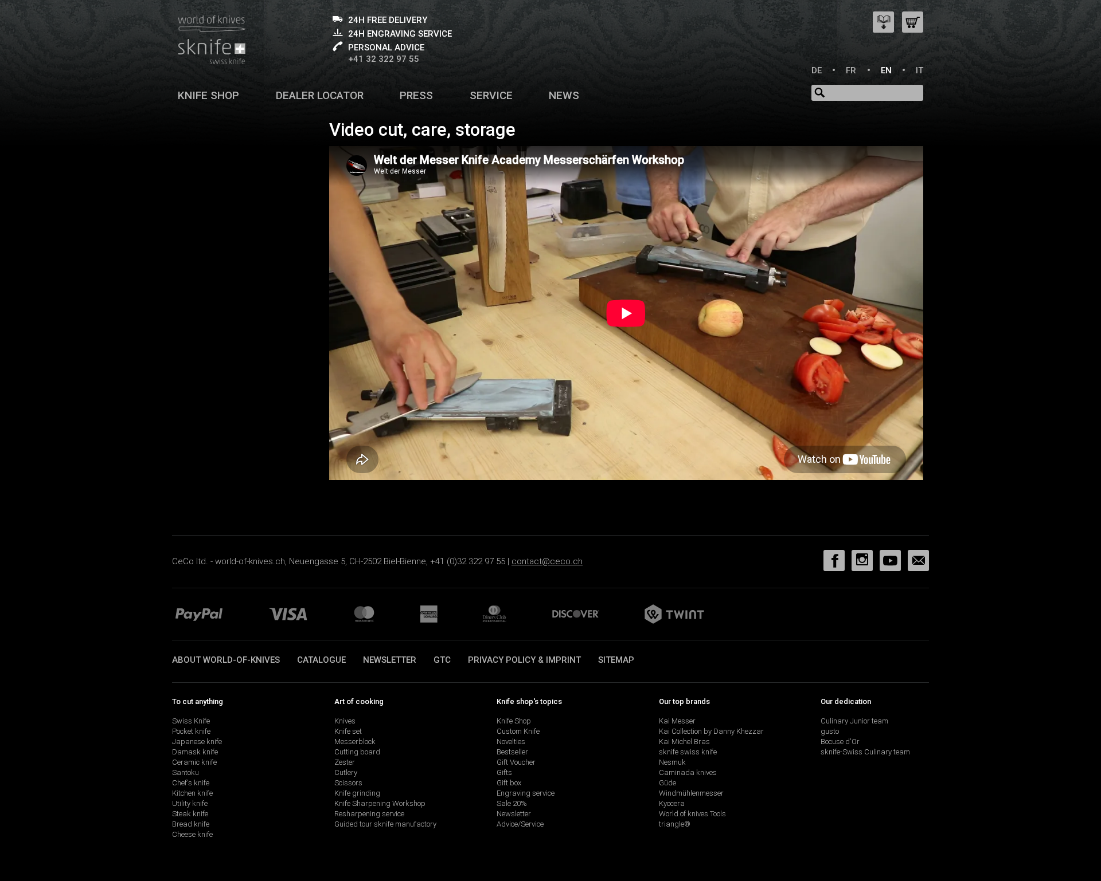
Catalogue (321, 660)
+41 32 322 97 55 (383, 59)
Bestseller (512, 752)
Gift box (509, 782)
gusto (830, 731)
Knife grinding (357, 793)
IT (919, 70)
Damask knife (195, 752)
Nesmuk (672, 762)
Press (416, 95)
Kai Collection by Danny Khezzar (711, 731)
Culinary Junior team (854, 721)
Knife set (348, 731)
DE (816, 70)
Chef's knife (190, 782)
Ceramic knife (194, 762)
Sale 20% (512, 803)
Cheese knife (192, 834)
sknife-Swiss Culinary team (865, 752)
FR (851, 70)
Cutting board (357, 752)
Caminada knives (688, 772)
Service (491, 95)
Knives (345, 721)
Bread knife (190, 824)
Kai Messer (677, 721)
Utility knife (190, 803)
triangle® (674, 824)
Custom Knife (518, 731)
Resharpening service (369, 813)
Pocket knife (191, 731)
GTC (442, 660)
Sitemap (616, 660)
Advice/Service (520, 824)
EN (886, 70)
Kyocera (672, 803)
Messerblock (355, 741)
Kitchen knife (192, 793)
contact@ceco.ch (547, 561)
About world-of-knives (226, 660)
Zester (344, 762)
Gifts (504, 772)
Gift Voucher (516, 762)
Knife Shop (514, 721)
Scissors (348, 782)
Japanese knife (197, 741)
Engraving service (526, 793)
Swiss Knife (191, 721)
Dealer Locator (320, 95)
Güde (667, 782)
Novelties (511, 741)
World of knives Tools (692, 813)
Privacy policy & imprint (524, 660)
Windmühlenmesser (691, 793)
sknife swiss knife (688, 752)
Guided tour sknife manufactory (385, 824)
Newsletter (389, 660)
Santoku (185, 772)
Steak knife (190, 813)
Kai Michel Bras (684, 741)
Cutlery (345, 772)
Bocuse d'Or (840, 741)
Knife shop (208, 95)
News (564, 95)
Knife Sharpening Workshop (379, 803)
